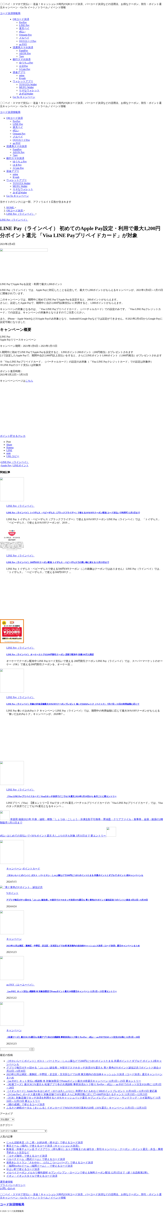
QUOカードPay (21, 140)
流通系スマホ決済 (16, 146)
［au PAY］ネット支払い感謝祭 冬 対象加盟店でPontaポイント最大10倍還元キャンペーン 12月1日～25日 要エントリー (61, 991)
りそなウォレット (23, 189)
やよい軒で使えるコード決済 (22, 1169)
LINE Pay (18, 124)
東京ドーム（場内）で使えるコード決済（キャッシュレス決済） (43, 1145)
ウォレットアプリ (16, 180)
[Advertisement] (26, 407)
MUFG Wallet (20, 186)
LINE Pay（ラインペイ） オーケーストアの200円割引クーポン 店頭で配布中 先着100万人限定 (50, 654)
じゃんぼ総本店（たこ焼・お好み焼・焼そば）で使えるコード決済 (44, 1142)
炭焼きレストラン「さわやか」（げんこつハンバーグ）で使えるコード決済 (49, 1162)
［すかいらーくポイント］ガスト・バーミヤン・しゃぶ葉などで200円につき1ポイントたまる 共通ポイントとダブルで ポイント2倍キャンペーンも (74, 875)
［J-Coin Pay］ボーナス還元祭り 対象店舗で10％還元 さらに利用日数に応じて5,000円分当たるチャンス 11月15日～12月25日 (76, 1094)
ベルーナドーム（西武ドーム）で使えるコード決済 (35, 1159)
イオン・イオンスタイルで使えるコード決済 (31, 1176)
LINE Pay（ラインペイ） (15, 462)
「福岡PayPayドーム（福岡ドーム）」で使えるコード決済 (39, 1166)
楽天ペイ (18, 127)
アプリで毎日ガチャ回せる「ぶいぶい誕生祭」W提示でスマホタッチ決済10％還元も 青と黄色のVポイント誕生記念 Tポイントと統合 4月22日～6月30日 (77, 900)
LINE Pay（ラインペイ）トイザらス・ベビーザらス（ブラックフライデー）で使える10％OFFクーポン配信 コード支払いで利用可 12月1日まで (73, 512)
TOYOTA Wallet (21, 183)
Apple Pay (6, 465)
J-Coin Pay (18, 168)
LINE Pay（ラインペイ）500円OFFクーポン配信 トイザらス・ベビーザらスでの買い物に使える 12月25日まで (57, 562)
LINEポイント (21, 465)
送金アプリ (12, 171)
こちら (29, 380)
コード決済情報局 (10, 13)
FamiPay (17, 149)
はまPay (17, 165)
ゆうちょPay (20, 161)
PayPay (16, 121)
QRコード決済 (14, 118)
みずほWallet (20, 192)
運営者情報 (6, 1181)
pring (15, 174)
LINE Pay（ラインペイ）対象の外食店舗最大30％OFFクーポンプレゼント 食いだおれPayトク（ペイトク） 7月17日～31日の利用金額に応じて (72, 704)
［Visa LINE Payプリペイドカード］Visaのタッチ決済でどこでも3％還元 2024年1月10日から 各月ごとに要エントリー (61, 796)
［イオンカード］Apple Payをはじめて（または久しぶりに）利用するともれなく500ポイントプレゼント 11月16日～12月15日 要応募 (81, 1091)
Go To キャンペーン (17, 196)
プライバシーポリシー (12, 1185)
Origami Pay (19, 133)
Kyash (16, 177)
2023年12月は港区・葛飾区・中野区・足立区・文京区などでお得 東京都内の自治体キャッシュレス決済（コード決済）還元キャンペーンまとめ (73, 945)
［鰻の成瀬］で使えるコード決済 (25, 1104)
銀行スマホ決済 (15, 158)
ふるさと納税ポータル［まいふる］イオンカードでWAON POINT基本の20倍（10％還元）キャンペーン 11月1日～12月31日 (76, 1107)
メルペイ (18, 136)
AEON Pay (19, 152)
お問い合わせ (7, 1188)
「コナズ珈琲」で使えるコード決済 (26, 1155)
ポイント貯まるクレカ (12, 436)
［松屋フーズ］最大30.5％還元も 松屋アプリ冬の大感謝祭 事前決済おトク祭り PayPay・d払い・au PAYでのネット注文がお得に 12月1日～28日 (73, 1037)
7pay (15, 155)
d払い (16, 130)
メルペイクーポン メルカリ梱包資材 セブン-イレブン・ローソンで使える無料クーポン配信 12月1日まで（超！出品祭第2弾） (77, 1172)
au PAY (17, 143)
